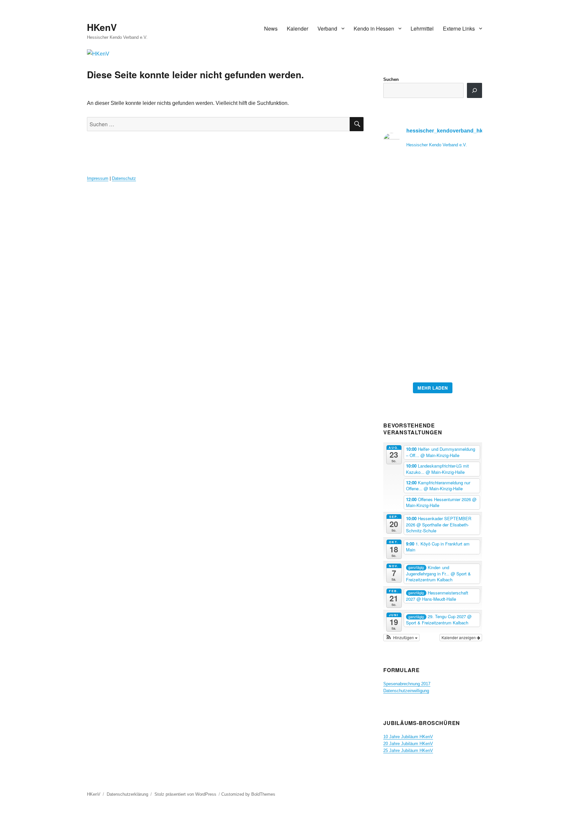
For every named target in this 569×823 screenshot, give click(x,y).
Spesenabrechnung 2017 (406, 683)
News (271, 28)
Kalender (297, 28)
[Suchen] (474, 90)
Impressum (97, 178)
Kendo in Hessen (374, 28)
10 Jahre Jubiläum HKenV (408, 736)
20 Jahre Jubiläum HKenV (408, 743)
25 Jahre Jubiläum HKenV (408, 750)
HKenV (102, 27)
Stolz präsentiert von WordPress (185, 794)
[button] (401, 637)
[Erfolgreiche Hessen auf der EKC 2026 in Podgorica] (432, 270)
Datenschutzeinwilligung (406, 690)
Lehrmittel (422, 28)
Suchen (391, 79)
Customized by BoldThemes (248, 794)
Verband (327, 28)
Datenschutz (124, 178)
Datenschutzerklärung (127, 794)
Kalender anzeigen (459, 637)
